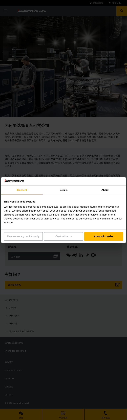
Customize (61, 236)
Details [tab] (64, 190)
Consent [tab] (22, 190)
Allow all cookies (103, 236)
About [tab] (105, 190)
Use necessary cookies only (23, 236)
